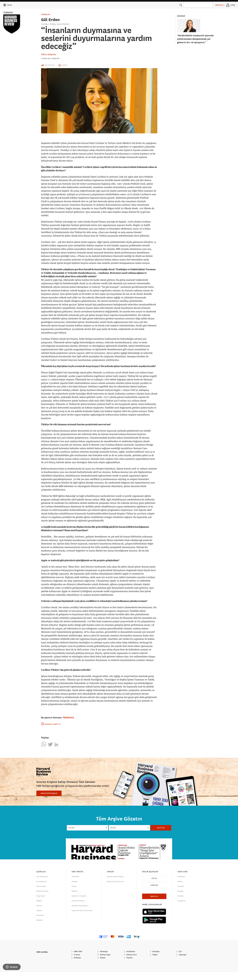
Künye (74, 886)
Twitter (180, 881)
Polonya (77, 957)
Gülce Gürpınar (48, 54)
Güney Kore (131, 954)
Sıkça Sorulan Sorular (115, 881)
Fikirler (39, 906)
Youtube (180, 896)
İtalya (154, 954)
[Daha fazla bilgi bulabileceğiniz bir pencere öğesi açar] (12, 967)
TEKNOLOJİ (45, 14)
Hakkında (75, 876)
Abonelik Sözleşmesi (80, 906)
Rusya (102, 957)
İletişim (75, 881)
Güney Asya (104, 954)
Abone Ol (154, 896)
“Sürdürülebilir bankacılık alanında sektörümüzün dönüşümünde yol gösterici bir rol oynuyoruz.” (195, 39)
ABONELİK (219, 5)
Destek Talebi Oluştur (115, 876)
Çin (180, 951)
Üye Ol (154, 878)
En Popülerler (41, 881)
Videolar (39, 920)
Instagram (181, 901)
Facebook (181, 876)
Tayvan (129, 957)
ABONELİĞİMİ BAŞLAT (49, 793)
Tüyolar (39, 910)
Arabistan (130, 951)
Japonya (182, 954)
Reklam (75, 891)
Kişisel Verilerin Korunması (82, 910)
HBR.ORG (77, 951)
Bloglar (39, 901)
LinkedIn (180, 886)
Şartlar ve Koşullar (79, 896)
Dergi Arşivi (40, 896)
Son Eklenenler (42, 876)
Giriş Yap (154, 885)
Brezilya (155, 951)
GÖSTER (161, 828)
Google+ (180, 891)
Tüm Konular (41, 886)
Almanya (103, 951)
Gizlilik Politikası (78, 901)
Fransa (76, 954)
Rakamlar (40, 915)
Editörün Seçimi (42, 891)
